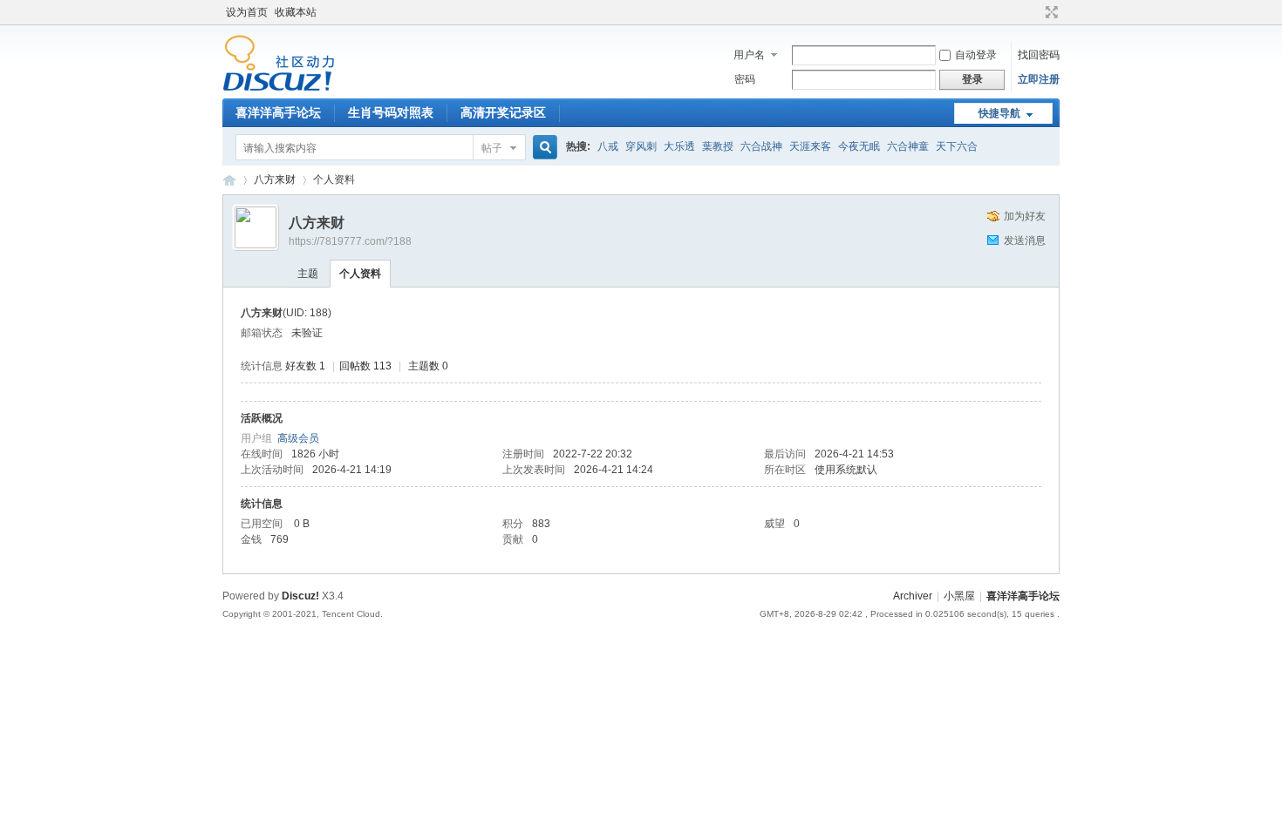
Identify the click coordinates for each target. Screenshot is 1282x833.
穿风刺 (641, 146)
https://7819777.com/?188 (350, 241)
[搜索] (542, 148)
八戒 (607, 146)
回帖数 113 (365, 366)
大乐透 (679, 146)
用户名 (749, 55)
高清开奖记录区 (503, 112)
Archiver (912, 596)
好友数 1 (305, 366)
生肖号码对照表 (390, 112)
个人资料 (360, 274)
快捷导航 (999, 113)
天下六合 (957, 146)
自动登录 (976, 55)
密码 (744, 79)
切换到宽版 (1050, 12)
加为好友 (1025, 216)
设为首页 (247, 12)
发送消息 (1025, 240)
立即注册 (1039, 79)
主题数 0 (428, 366)
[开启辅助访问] (1035, 12)
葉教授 (717, 146)
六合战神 (761, 146)
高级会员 (298, 438)
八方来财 (275, 179)
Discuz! (300, 596)
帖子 (491, 148)
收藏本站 (296, 12)
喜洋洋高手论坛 (278, 112)
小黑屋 (959, 596)
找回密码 (1039, 55)
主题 (307, 274)
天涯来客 (810, 146)
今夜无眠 (859, 146)
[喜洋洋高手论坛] (278, 88)
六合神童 (908, 146)
